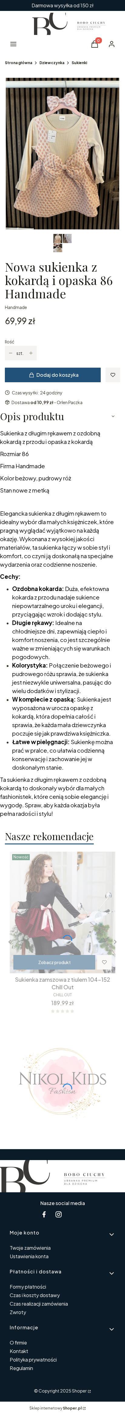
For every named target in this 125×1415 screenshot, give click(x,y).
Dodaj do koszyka (57, 375)
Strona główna (18, 62)
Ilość (9, 341)
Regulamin (21, 1368)
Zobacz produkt (54, 962)
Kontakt (19, 1351)
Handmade (16, 307)
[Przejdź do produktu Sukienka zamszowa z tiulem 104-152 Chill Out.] (62, 912)
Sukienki (79, 62)
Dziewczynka (51, 62)
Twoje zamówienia (30, 1248)
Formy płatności (28, 1286)
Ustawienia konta (29, 1256)
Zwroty (18, 1312)
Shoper (79, 1390)
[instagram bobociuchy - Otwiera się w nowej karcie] (58, 1214)
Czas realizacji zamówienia (39, 1303)
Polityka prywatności (33, 1359)
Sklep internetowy (55, 1408)
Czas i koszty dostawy (35, 1295)
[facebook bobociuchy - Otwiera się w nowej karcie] (44, 1214)
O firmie (18, 1342)
